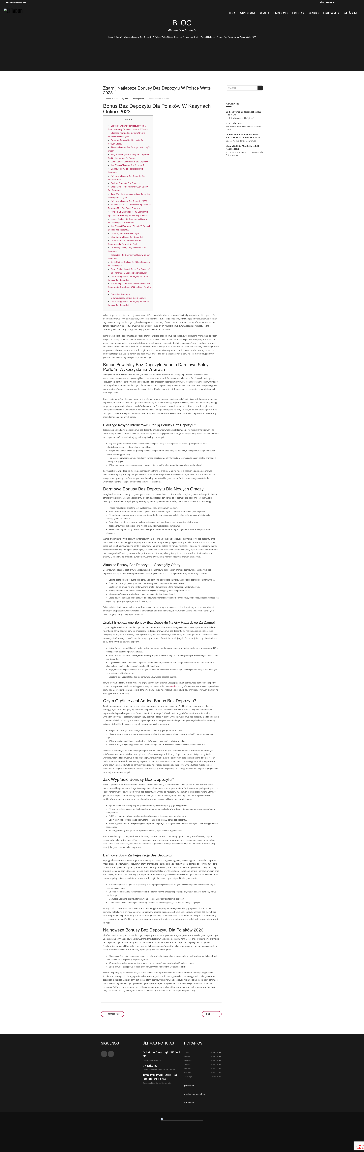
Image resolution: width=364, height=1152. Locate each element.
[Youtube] (348, 2)
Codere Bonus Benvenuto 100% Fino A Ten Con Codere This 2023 (243, 136)
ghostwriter (189, 1085)
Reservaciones (331, 12)
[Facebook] (339, 2)
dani (126, 98)
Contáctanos (351, 12)
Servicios (314, 12)
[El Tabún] (13, 12)
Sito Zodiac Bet (234, 123)
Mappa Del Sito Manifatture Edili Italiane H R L (242, 147)
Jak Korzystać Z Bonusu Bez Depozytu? (129, 272)
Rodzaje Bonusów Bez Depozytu (125, 183)
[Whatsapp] (344, 2)
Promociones (280, 12)
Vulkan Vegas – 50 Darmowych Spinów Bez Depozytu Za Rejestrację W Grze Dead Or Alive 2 (129, 287)
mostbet (173, 686)
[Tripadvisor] (358, 2)
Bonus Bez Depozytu (120, 294)
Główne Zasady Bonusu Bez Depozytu (128, 297)
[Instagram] (353, 2)
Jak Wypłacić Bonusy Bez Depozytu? (127, 165)
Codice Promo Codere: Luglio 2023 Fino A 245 (243, 113)
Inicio (232, 12)
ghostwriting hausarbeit (194, 1094)
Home (110, 37)
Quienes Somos (247, 12)
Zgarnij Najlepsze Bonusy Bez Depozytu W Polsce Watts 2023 (144, 37)
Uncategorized (191, 37)
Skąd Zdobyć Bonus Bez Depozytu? (127, 236)
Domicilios (298, 12)
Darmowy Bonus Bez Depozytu (125, 233)
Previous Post (114, 1014)
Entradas (178, 37)
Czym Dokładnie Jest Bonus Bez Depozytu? (130, 269)
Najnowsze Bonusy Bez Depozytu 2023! (129, 201)
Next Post (210, 1014)
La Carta (264, 12)
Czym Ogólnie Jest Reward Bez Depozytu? (130, 161)
